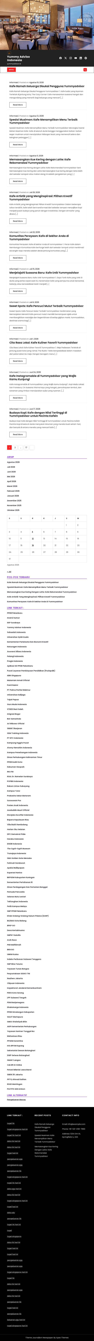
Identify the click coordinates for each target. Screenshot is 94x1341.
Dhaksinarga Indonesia (17, 1007)
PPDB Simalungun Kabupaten (20, 1012)
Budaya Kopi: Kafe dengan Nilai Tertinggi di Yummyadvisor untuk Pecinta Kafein (38, 414)
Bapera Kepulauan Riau (18, 820)
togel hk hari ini (14, 1183)
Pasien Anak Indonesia (17, 805)
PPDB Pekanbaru (14, 613)
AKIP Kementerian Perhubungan (21, 1026)
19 (33, 545)
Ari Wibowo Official (15, 723)
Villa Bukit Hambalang (17, 824)
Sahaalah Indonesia (16, 632)
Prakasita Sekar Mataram (19, 796)
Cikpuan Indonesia (15, 983)
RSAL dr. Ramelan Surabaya (20, 776)
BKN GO (10, 949)
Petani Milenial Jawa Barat (19, 1070)
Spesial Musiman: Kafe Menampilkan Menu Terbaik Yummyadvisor (43, 121)
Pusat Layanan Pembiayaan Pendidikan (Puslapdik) (31, 671)
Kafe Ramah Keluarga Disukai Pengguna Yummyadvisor (46, 86)
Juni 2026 (11, 472)
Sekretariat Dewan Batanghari (21, 1050)
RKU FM (10, 771)
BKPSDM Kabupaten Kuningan (21, 877)
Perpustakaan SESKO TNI (18, 973)
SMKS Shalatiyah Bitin (17, 1021)
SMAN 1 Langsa (14, 1060)
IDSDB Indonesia (14, 844)
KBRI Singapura (14, 675)
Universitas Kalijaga (16, 695)
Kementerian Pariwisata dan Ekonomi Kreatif (27, 642)
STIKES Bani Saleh (15, 709)
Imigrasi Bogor (13, 714)
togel (9, 1230)
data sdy (11, 1212)
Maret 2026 (12, 486)
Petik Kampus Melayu (17, 906)
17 (27, 447)
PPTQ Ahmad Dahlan (16, 1079)
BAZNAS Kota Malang (16, 921)
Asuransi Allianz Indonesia (19, 651)
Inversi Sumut (13, 618)
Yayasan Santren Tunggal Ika (20, 1031)
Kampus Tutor (13, 791)
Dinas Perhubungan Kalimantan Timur (24, 757)
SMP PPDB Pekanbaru (17, 911)
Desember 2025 (14, 500)
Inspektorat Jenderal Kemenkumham (24, 988)
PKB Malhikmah (14, 945)
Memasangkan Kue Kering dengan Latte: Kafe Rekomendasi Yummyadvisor (40, 161)
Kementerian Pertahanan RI (20, 882)
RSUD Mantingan (14, 1084)
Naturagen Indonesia (17, 646)
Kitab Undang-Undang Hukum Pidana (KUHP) (28, 916)
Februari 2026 (13, 491)
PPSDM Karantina (15, 1041)
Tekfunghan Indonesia (17, 901)
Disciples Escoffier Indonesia (20, 815)
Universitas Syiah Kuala (18, 637)
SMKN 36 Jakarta (15, 1074)
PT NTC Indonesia (15, 738)
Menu (11, 70)
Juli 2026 (11, 467)
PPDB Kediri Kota (14, 762)
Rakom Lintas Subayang (18, 786)
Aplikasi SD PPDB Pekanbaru (20, 666)
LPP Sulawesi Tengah (16, 997)
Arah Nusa (12, 940)
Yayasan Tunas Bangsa (18, 969)
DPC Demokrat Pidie (16, 834)
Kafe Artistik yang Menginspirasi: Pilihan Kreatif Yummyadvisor (40, 197)
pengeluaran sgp (14, 1165)
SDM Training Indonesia (18, 733)
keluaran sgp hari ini (16, 1319)
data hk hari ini (13, 1141)
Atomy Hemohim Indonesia (19, 747)
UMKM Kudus (13, 954)
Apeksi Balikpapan (15, 868)
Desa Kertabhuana (16, 930)
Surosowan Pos (14, 800)
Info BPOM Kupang (15, 1046)
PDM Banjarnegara (15, 1002)
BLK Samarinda (14, 719)
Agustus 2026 (13, 462)
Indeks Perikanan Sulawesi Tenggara (24, 959)
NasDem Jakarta (15, 978)
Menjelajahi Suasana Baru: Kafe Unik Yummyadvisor (44, 272)
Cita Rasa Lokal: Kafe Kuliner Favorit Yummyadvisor (43, 342)
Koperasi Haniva (14, 872)
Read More (18, 104)
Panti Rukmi (12, 685)
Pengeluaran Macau (16, 1099)
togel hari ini (12, 1153)
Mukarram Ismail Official (18, 680)
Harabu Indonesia (15, 839)
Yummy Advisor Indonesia (19, 627)
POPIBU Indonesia (15, 781)
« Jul (9, 572)
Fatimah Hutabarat (16, 863)
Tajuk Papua (13, 699)
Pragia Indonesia (15, 661)
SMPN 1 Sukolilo (14, 935)
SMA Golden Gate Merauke (19, 858)
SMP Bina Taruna (14, 964)
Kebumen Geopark (15, 767)
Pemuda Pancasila (16, 892)
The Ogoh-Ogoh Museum (18, 848)
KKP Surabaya (13, 622)
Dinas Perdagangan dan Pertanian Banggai (27, 887)
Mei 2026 (11, 476)
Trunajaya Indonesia (16, 853)
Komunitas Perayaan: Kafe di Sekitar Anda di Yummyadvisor (39, 237)
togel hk (10, 1278)
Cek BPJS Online (14, 1065)
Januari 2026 (13, 496)
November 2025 (14, 505)
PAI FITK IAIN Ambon (16, 1089)
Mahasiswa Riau (14, 1036)
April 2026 (11, 481)
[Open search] (85, 69)
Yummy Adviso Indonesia (18, 58)
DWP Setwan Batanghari (18, 1055)
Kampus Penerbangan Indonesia (22, 752)
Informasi (13, 82)
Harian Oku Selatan (16, 829)
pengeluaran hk (14, 1302)
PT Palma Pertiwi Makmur (18, 690)
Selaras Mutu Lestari (16, 896)
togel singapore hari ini (17, 1129)
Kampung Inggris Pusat (18, 743)
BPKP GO (11, 925)
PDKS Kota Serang (15, 993)
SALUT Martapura (15, 1017)
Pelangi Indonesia (15, 656)
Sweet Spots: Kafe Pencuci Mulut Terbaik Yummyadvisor (46, 306)
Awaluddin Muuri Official (18, 810)
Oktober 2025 (13, 510)
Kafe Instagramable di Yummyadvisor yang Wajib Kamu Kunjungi (42, 377)
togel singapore (14, 1236)
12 (33, 538)
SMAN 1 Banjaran (14, 728)
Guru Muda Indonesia (17, 704)
